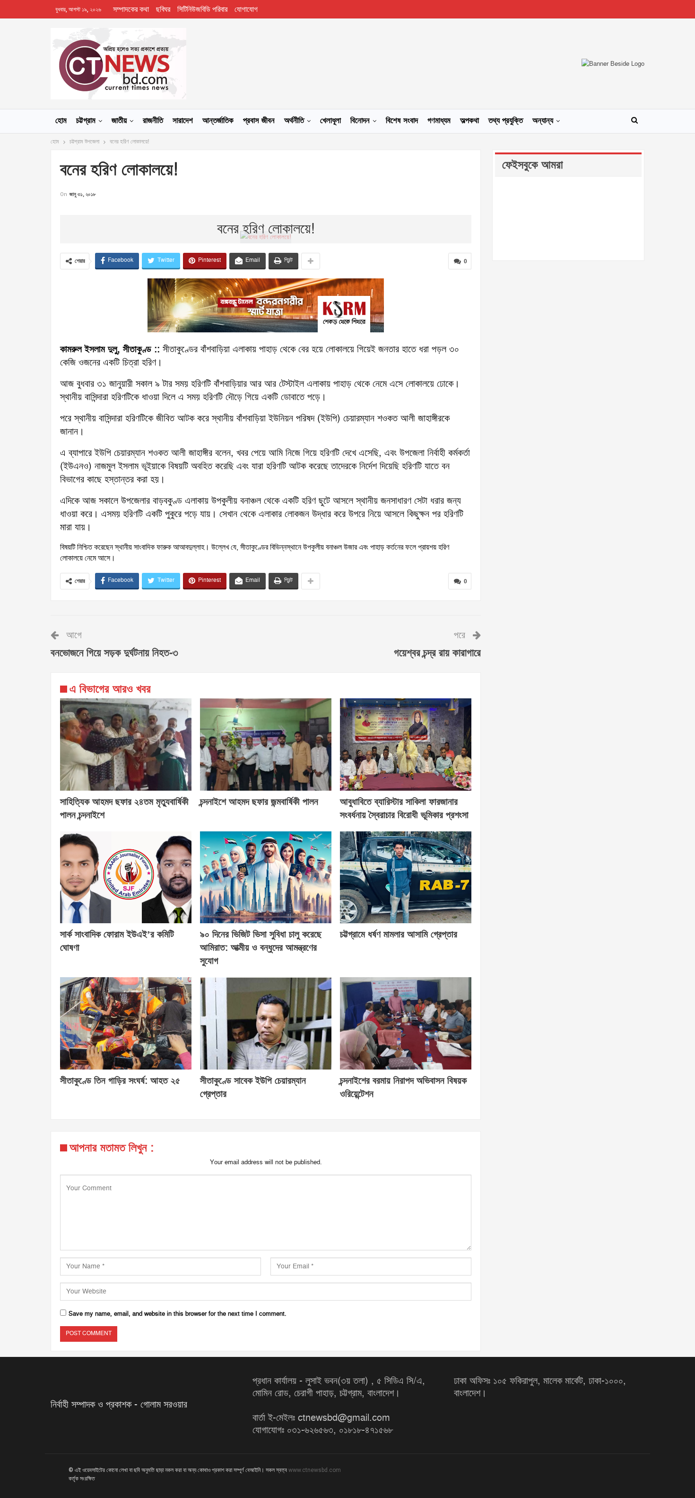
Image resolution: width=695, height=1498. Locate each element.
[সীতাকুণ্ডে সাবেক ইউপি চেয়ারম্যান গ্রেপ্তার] (265, 1023)
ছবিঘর (163, 9)
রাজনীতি (153, 120)
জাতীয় (119, 120)
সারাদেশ (183, 120)
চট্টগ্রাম (86, 120)
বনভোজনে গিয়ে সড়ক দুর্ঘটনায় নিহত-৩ (114, 653)
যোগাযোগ (246, 9)
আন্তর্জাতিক (218, 120)
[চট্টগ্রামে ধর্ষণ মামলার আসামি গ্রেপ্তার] (405, 877)
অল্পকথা (469, 120)
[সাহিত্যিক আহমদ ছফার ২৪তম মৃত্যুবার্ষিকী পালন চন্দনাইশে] (125, 744)
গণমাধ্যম (439, 120)
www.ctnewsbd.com (314, 1470)
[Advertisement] (266, 213)
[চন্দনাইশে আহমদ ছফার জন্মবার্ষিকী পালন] (265, 744)
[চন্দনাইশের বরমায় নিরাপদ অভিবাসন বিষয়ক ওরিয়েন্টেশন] (405, 1023)
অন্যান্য (542, 120)
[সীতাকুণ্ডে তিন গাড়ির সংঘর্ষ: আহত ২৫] (125, 1023)
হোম (61, 120)
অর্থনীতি (294, 120)
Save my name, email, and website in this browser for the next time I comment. (178, 1314)
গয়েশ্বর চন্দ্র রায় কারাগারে (437, 653)
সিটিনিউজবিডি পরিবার (202, 9)
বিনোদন (360, 120)
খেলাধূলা (330, 120)
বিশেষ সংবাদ (402, 120)
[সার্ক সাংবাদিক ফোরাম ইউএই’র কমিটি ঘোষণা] (125, 877)
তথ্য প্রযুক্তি (505, 120)
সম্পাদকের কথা (131, 9)
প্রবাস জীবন (259, 120)
